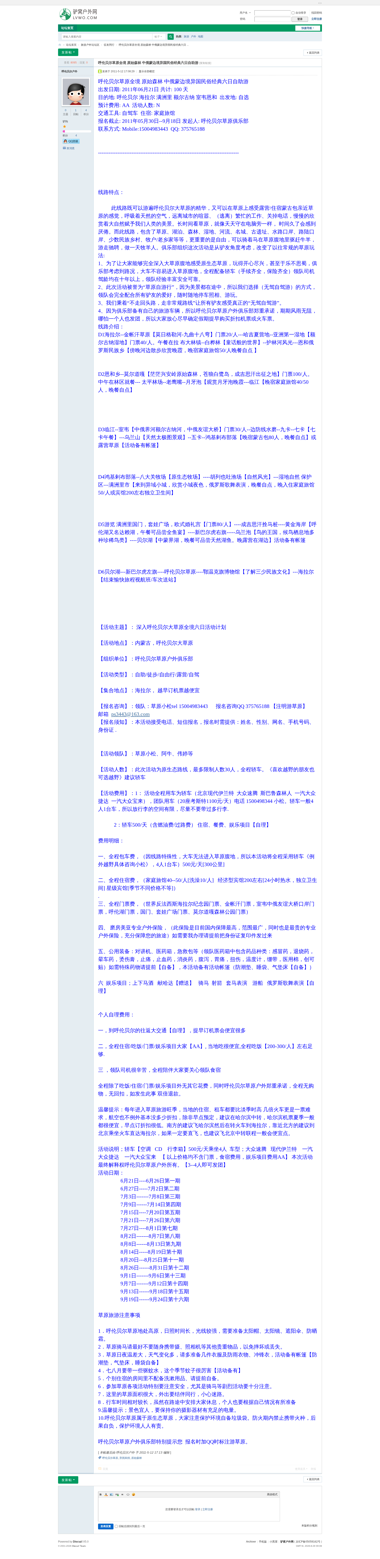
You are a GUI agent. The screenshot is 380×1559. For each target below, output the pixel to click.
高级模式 (272, 1494)
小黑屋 (274, 1541)
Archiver (251, 1541)
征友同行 (109, 44)
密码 (242, 18)
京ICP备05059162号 (308, 1541)
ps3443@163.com (130, 714)
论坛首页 (67, 28)
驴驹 (65, 121)
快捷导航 (306, 28)
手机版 (263, 1541)
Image (111, 1494)
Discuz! (77, 1541)
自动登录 (301, 12)
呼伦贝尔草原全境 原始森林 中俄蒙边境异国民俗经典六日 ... (154, 44)
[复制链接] (205, 63)
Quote (122, 1494)
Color (106, 1494)
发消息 (71, 148)
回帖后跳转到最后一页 (132, 1526)
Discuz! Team (79, 1546)
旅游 (186, 36)
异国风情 (124, 1457)
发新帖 (67, 52)
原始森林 (136, 1457)
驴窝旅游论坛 (60, 45)
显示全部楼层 (147, 71)
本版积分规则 (309, 1525)
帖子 (157, 36)
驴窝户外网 (287, 1541)
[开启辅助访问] (316, 3)
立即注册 (316, 18)
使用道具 (300, 1468)
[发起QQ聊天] (71, 142)
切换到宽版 (320, 3)
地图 (200, 36)
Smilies (133, 1494)
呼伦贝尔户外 (69, 71)
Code (128, 1494)
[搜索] (171, 37)
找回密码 (316, 12)
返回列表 (314, 52)
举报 (313, 1468)
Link (117, 1494)
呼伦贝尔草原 (110, 1457)
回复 (105, 1468)
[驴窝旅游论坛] (78, 13)
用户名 (244, 12)
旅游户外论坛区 (90, 44)
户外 (193, 36)
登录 (197, 1509)
